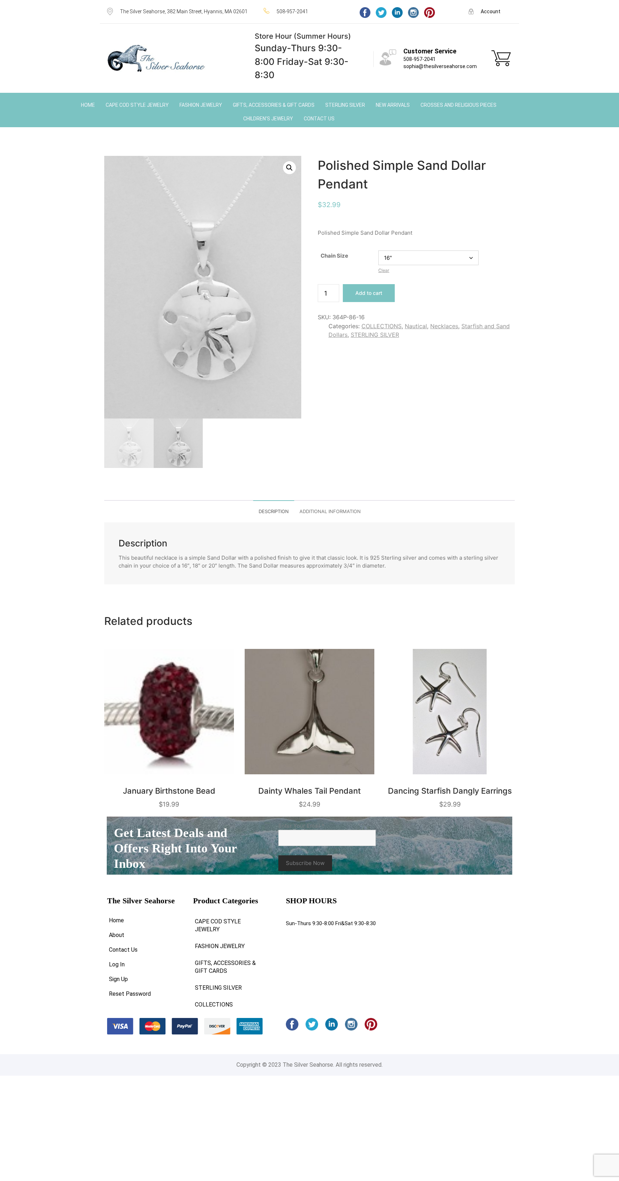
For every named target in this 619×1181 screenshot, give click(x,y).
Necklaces (444, 326)
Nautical (416, 326)
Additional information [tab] (330, 511)
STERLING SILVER (375, 334)
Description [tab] (274, 511)
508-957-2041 (419, 59)
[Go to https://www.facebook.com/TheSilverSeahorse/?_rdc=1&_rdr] (365, 12)
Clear (383, 270)
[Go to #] (381, 12)
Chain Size (334, 255)
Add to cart (368, 293)
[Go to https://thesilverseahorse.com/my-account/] (490, 11)
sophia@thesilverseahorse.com (440, 66)
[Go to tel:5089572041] (304, 11)
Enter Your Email (301, 825)
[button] (289, 167)
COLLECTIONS (381, 326)
